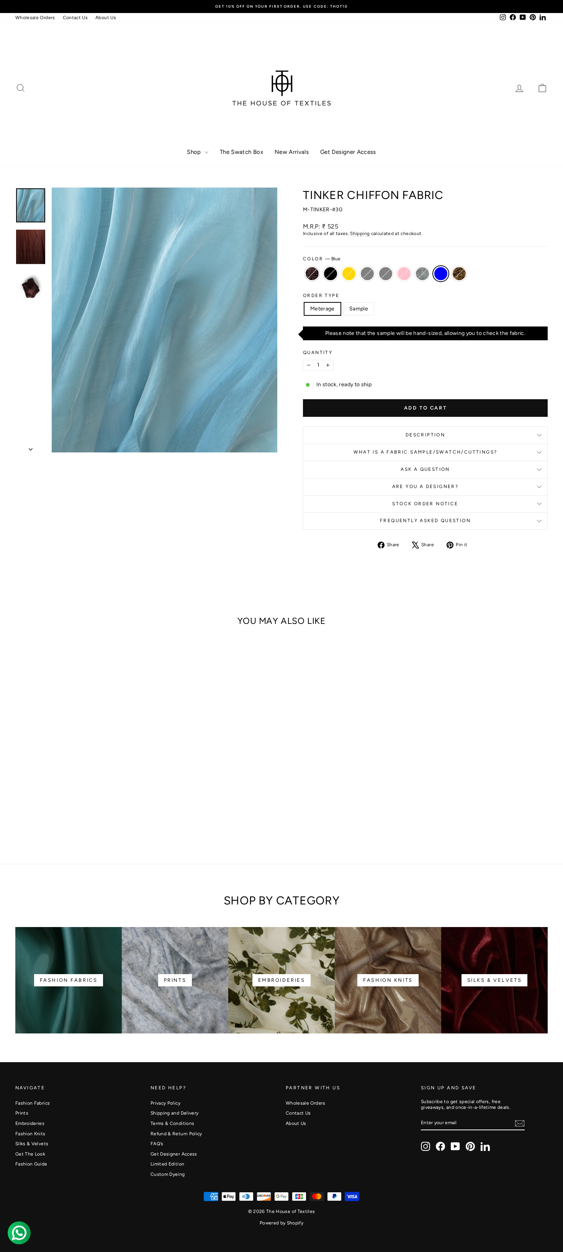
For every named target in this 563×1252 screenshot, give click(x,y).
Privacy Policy (165, 1103)
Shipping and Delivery (174, 1113)
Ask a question (425, 469)
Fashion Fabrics (32, 1103)
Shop (195, 152)
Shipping (360, 233)
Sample (358, 308)
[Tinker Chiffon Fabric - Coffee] (37, 818)
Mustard (459, 273)
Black (330, 273)
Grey (385, 273)
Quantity (317, 352)
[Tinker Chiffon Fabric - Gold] (58, 818)
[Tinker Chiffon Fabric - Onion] (99, 818)
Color (321, 258)
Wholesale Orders (35, 17)
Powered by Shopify (281, 1223)
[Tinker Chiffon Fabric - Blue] (109, 818)
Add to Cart (79, 787)
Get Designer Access (348, 152)
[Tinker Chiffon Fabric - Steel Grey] (68, 818)
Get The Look (30, 1154)
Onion (422, 273)
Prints (21, 1113)
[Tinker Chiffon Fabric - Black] (47, 818)
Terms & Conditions (172, 1123)
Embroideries (29, 1123)
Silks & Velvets (31, 1143)
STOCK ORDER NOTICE (425, 503)
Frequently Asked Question (425, 520)
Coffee (312, 273)
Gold (349, 273)
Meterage (322, 308)
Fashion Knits (30, 1133)
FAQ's (157, 1143)
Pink (404, 273)
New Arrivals (292, 152)
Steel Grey (367, 273)
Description (425, 434)
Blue (440, 273)
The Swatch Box (241, 152)
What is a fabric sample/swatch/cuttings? (426, 452)
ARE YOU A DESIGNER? (425, 486)
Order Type (321, 295)
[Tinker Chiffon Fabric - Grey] (78, 818)
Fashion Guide (31, 1164)
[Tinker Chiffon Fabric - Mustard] (120, 818)
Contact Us (75, 17)
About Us (105, 17)
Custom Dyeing (168, 1174)
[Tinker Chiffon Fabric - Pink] (89, 818)
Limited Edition (167, 1164)
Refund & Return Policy (176, 1133)
